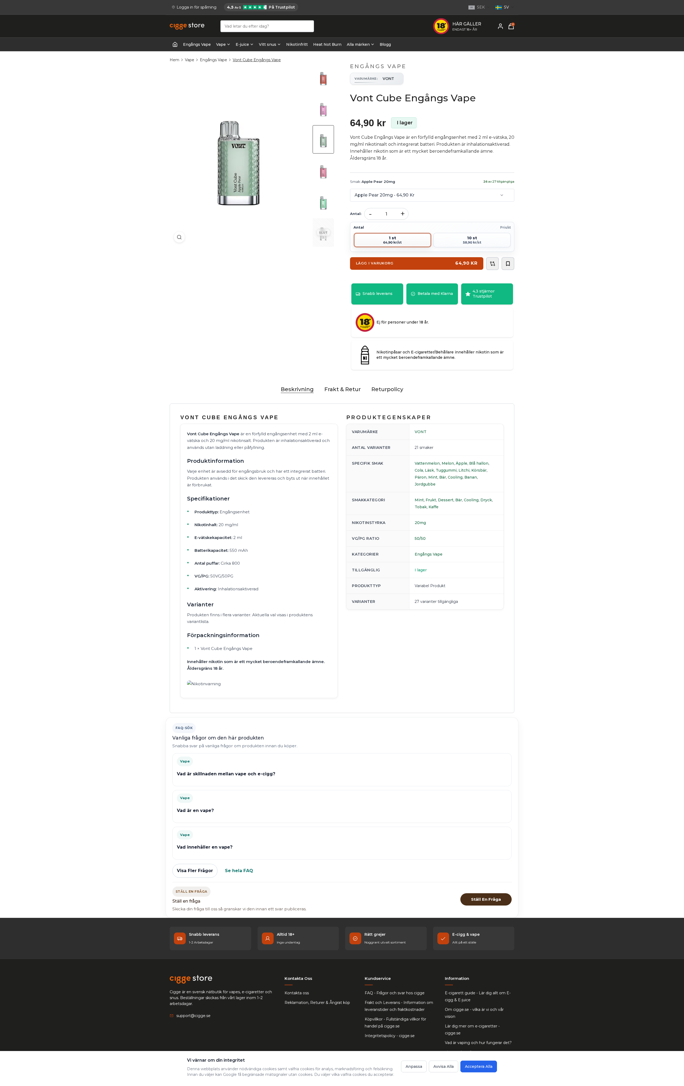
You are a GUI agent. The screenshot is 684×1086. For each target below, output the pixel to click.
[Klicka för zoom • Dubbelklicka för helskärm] (238, 155)
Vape (221, 44)
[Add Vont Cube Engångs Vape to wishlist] (508, 263)
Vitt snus (267, 44)
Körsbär (479, 470)
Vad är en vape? (195, 810)
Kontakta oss (297, 993)
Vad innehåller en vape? (204, 847)
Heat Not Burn (327, 44)
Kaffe (433, 507)
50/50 (420, 538)
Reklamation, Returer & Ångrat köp (317, 1002)
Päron (420, 477)
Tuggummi (446, 470)
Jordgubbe (425, 484)
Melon (448, 463)
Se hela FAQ (239, 870)
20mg (420, 522)
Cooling (455, 477)
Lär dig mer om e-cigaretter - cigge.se (472, 1029)
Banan (470, 477)
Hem (174, 59)
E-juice (242, 44)
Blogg (385, 44)
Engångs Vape (197, 44)
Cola (419, 470)
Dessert (445, 500)
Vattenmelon (427, 463)
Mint (432, 477)
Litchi (463, 470)
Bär (442, 477)
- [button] (370, 214)
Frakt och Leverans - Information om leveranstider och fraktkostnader (399, 1006)
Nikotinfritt (297, 44)
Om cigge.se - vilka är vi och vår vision (474, 1013)
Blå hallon (478, 463)
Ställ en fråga (486, 899)
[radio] (392, 240)
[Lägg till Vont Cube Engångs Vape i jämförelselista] (492, 263)
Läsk (429, 470)
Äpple (461, 463)
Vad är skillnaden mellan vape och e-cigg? (226, 773)
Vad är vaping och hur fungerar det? (478, 1042)
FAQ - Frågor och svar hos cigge (395, 993)
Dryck (486, 500)
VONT (420, 431)
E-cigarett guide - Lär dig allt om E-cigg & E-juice (478, 996)
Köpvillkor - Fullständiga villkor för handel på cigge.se (395, 1023)
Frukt (431, 500)
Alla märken (358, 44)
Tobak (421, 507)
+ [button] (402, 214)
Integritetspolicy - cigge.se (390, 1035)
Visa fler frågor (195, 870)
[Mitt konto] (500, 26)
